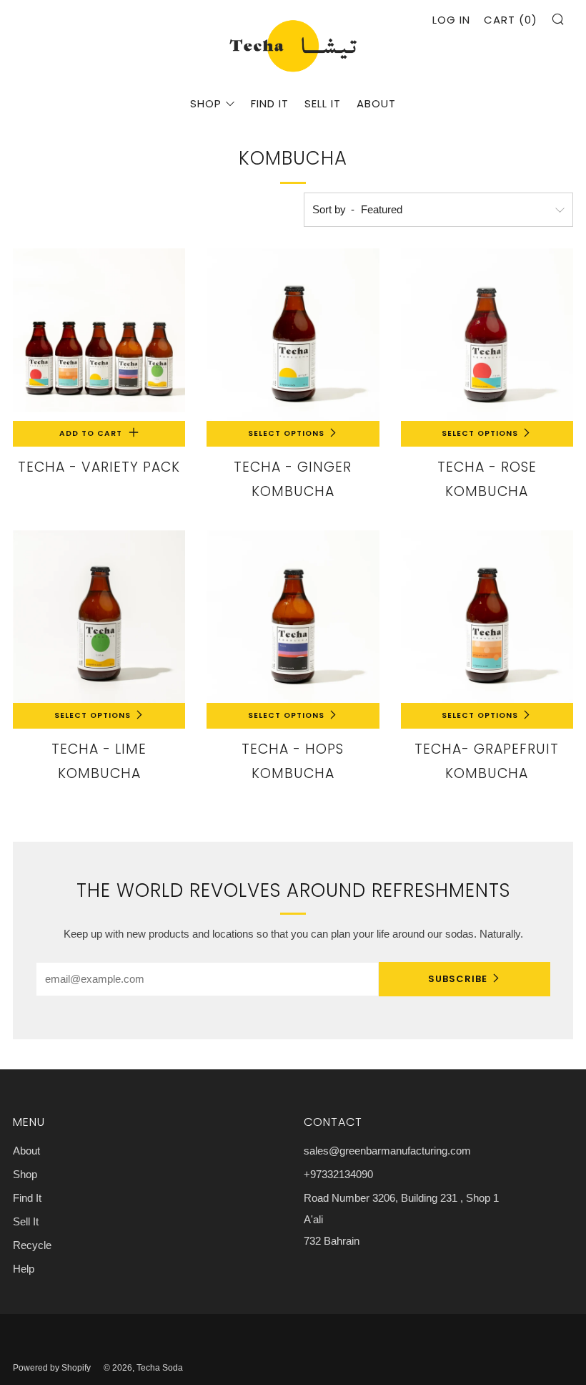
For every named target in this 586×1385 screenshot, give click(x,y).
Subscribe (457, 979)
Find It (270, 103)
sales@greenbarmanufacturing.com (387, 1151)
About (376, 103)
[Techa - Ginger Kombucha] (293, 334)
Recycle (32, 1245)
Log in (451, 19)
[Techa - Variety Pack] (99, 334)
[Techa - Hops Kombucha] (293, 616)
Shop (206, 103)
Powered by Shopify (52, 1368)
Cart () (510, 19)
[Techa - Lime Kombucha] (99, 616)
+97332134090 (338, 1174)
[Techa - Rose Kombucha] (487, 334)
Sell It (322, 103)
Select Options (286, 433)
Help (23, 1269)
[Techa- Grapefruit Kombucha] (487, 616)
